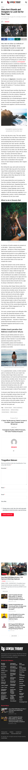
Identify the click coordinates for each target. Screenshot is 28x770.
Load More (14, 635)
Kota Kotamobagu (22, 667)
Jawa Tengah (4, 685)
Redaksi (11, 732)
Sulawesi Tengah (21, 694)
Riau (20, 691)
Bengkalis (3, 666)
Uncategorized (23, 702)
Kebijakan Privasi (5, 733)
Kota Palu (21, 672)
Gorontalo (3, 674)
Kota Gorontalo (22, 664)
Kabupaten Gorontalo (13, 670)
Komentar (4, 468)
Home (2, 7)
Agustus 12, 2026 (12, 601)
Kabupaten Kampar (13, 678)
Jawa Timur (4, 687)
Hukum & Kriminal (3, 682)
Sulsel (20, 699)
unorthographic (21, 61)
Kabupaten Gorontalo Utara (13, 674)
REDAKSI (7, 21)
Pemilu (21, 683)
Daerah (4, 573)
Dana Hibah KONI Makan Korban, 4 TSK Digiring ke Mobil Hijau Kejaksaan (17, 710)
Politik (21, 687)
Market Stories (5, 409)
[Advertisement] (14, 532)
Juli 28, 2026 (11, 630)
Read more (5, 591)
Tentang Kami (4, 732)
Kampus (12, 687)
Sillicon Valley (14, 409)
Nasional (21, 681)
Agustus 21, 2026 (10, 581)
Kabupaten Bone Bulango (13, 664)
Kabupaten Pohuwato (13, 685)
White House (14, 412)
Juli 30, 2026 (11, 620)
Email (3, 494)
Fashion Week (8, 407)
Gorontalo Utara (3, 677)
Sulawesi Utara (21, 697)
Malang (21, 679)
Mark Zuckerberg (18, 407)
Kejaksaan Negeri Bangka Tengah (13, 691)
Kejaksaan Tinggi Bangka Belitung (13, 697)
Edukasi (3, 672)
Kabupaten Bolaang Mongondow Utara (4, 697)
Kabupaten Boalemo (4, 690)
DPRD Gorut (4, 670)
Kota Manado (22, 670)
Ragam (21, 689)
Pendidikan (22, 685)
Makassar (21, 677)
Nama (3, 487)
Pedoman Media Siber (16, 733)
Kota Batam (13, 701)
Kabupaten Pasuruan (13, 681)
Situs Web (3, 501)
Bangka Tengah (3, 664)
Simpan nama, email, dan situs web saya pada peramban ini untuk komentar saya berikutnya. (14, 509)
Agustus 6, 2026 (12, 611)
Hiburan (3, 680)
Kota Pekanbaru (22, 674)
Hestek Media (4, 738)
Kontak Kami (19, 732)
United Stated (5, 412)
